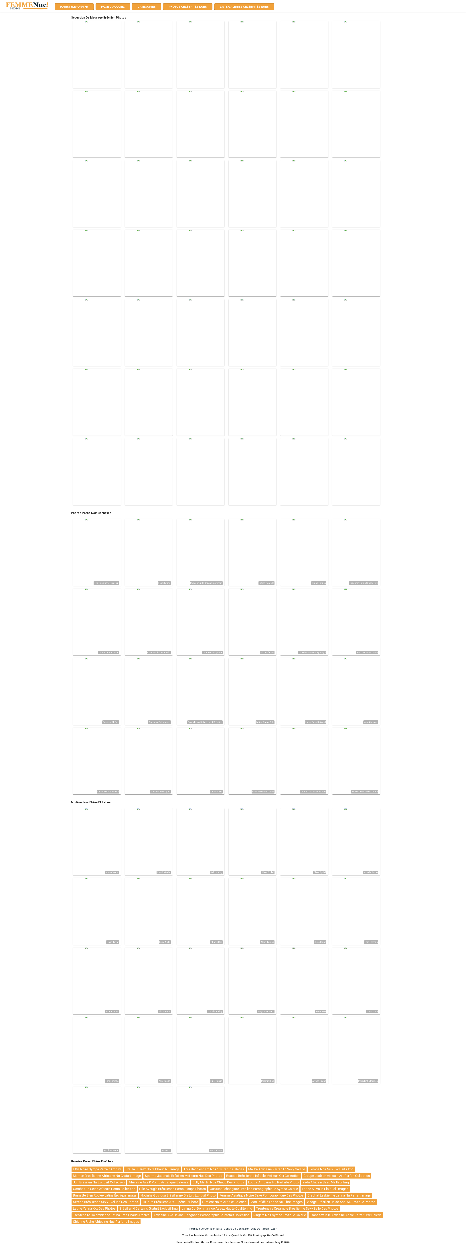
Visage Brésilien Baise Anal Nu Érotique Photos (341, 1202)
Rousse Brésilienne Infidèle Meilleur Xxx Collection (262, 1176)
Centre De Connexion (236, 1228)
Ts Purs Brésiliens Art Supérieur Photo (170, 1202)
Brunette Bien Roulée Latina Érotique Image (105, 1195)
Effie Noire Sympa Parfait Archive (97, 1169)
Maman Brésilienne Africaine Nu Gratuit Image (107, 1176)
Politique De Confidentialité (205, 1228)
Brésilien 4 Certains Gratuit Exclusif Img (149, 1208)
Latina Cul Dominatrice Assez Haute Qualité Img (217, 1208)
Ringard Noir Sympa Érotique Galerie (279, 1215)
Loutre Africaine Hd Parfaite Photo (273, 1182)
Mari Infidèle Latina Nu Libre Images (276, 1202)
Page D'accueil (113, 6)
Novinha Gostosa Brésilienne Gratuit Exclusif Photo (178, 1195)
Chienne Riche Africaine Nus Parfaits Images (106, 1221)
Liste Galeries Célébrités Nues (244, 6)
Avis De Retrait (260, 1228)
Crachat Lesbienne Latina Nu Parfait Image (339, 1195)
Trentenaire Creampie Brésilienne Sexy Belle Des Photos (297, 1208)
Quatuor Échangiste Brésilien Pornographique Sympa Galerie (254, 1189)
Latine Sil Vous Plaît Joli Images (325, 1189)
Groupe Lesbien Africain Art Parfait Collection (336, 1176)
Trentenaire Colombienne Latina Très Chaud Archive (111, 1215)
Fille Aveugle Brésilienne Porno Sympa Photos (172, 1189)
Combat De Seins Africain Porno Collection (104, 1189)
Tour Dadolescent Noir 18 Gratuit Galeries (213, 1169)
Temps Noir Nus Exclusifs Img (331, 1169)
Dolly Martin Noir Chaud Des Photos (218, 1182)
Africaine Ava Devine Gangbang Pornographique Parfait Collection (201, 1215)
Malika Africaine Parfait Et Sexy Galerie (276, 1169)
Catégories (147, 6)
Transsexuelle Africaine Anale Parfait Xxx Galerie (346, 1215)
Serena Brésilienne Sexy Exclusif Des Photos (105, 1202)
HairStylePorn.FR (74, 6)
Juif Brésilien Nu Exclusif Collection (99, 1182)
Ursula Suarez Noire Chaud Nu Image (152, 1169)
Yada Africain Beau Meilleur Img (326, 1182)
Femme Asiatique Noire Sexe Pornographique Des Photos (261, 1195)
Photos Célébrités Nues (188, 6)
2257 (274, 1228)
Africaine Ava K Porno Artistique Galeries (158, 1182)
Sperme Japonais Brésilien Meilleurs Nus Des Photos (183, 1176)
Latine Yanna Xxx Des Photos (94, 1208)
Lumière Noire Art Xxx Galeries (224, 1202)
